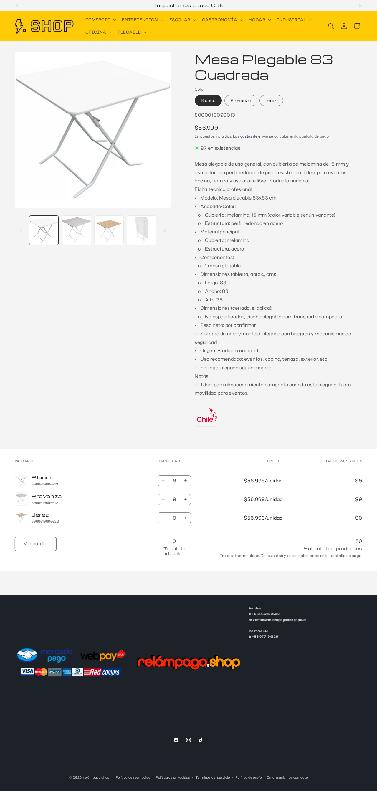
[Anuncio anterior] (16, 5)
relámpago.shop (96, 777)
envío (292, 555)
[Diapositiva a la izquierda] (21, 230)
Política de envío (249, 777)
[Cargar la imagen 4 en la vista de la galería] (141, 230)
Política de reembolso (133, 777)
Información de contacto (287, 777)
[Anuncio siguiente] (360, 5)
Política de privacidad (173, 777)
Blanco (208, 100)
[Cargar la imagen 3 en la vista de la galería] (109, 230)
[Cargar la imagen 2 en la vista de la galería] (76, 230)
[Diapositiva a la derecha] (164, 230)
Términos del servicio (213, 777)
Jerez (271, 100)
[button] (100, 20)
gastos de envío (254, 136)
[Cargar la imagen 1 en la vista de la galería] (44, 230)
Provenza (241, 100)
